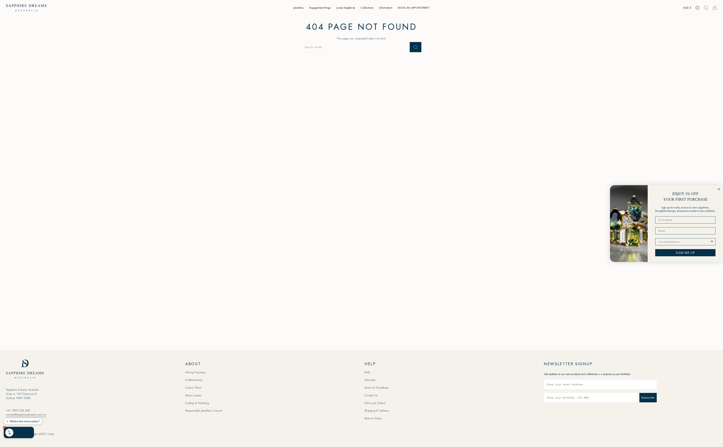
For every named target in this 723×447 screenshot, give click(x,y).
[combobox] (684, 241)
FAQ (367, 372)
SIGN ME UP (685, 253)
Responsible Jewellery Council (203, 411)
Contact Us (371, 395)
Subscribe (648, 397)
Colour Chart (193, 388)
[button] (298, 7)
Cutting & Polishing (197, 403)
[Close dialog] (719, 189)
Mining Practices (195, 372)
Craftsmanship (193, 380)
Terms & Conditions (377, 388)
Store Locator (193, 395)
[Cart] (714, 8)
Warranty (370, 380)
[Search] (415, 47)
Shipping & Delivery (377, 411)
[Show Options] (712, 241)
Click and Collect (375, 403)
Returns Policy (373, 418)
